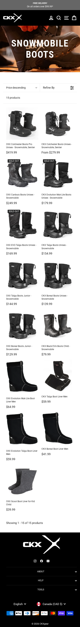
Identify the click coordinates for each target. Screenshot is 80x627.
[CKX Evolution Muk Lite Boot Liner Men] (22, 377)
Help (41, 580)
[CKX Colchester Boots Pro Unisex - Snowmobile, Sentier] (22, 123)
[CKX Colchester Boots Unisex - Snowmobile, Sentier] (57, 123)
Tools (40, 589)
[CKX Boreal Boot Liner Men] (57, 428)
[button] (21, 88)
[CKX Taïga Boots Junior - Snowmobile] (22, 275)
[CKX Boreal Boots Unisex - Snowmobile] (57, 275)
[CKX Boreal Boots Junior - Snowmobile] (22, 325)
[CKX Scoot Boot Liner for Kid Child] (22, 481)
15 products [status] (13, 97)
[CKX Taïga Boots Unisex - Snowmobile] (57, 224)
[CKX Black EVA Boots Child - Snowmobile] (57, 325)
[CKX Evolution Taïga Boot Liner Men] (22, 429)
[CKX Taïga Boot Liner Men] (57, 376)
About (40, 571)
